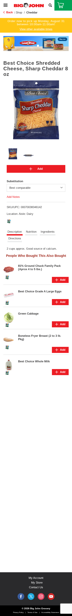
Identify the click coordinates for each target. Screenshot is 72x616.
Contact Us (36, 587)
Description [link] (15, 231)
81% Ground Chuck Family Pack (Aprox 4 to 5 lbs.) (39, 267)
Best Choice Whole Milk (34, 361)
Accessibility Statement (50, 612)
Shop (19, 12)
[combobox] (36, 188)
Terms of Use (32, 612)
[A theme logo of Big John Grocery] (29, 5)
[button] (36, 43)
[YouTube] (41, 596)
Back (9, 12)
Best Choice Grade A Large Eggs (39, 291)
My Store (37, 582)
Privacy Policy (18, 612)
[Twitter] (31, 596)
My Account (36, 577)
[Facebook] (21, 596)
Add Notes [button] (13, 196)
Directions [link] (14, 238)
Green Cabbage (28, 313)
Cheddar (32, 12)
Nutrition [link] (31, 231)
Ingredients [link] (48, 231)
